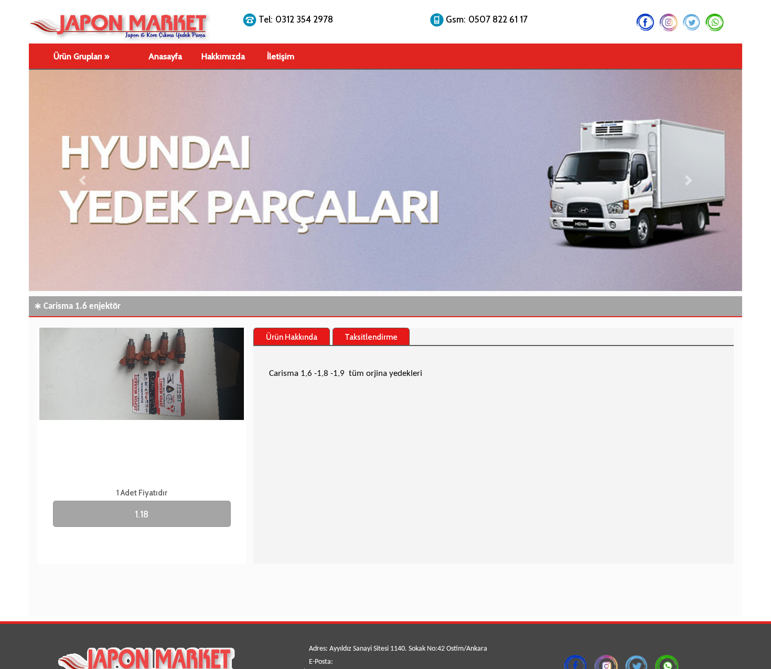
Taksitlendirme (371, 337)
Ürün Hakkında (291, 337)
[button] (82, 180)
